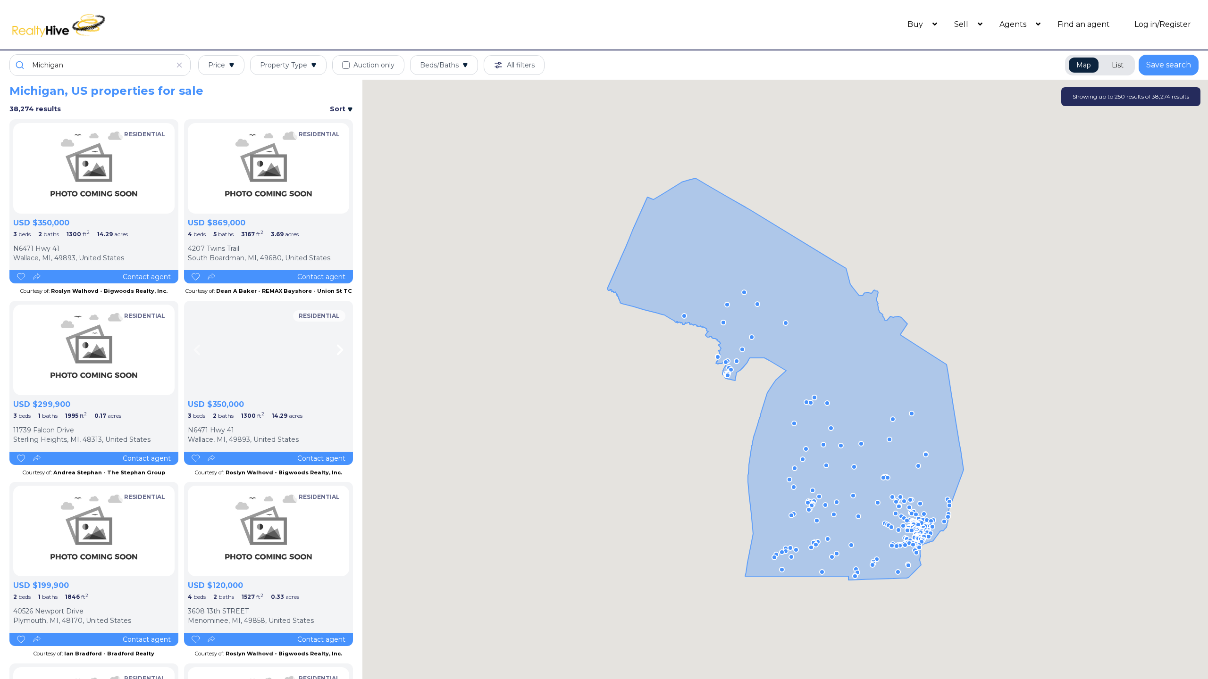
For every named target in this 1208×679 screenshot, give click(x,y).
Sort (338, 109)
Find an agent (1083, 24)
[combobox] (100, 65)
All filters (521, 65)
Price (216, 65)
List (1118, 65)
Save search (1168, 64)
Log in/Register (1162, 24)
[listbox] (94, 168)
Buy (916, 24)
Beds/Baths (439, 65)
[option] (94, 168)
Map (1083, 65)
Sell (962, 24)
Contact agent (147, 277)
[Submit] (21, 65)
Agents (1013, 24)
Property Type (283, 65)
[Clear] (179, 65)
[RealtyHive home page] (158, 24)
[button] (827, 403)
